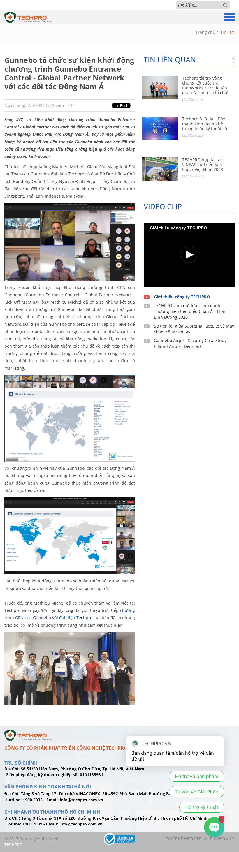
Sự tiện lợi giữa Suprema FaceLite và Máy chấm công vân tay (194, 329)
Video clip (163, 206)
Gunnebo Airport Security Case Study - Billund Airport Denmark (191, 343)
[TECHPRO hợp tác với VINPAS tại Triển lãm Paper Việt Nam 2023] (160, 169)
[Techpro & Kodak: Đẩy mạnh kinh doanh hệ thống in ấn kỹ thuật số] (160, 128)
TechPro (13, 844)
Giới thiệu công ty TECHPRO (182, 297)
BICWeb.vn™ (222, 839)
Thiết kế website (183, 839)
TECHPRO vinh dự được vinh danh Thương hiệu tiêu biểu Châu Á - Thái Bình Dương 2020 (189, 311)
